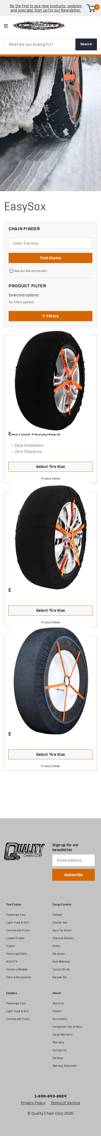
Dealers (57, 1011)
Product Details (50, 478)
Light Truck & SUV (17, 922)
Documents (60, 1019)
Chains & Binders (63, 938)
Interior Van (60, 922)
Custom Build (61, 969)
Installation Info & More (67, 1027)
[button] (50, 316)
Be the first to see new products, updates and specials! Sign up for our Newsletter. (46, 8)
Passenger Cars (16, 915)
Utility (56, 946)
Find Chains (50, 258)
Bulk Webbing (61, 961)
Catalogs (58, 1058)
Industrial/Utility (16, 954)
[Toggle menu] (6, 25)
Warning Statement (65, 1066)
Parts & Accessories (18, 977)
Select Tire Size (50, 466)
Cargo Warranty (62, 1034)
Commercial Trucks (18, 930)
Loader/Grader (15, 938)
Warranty (58, 1042)
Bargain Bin (60, 977)
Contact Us (60, 1050)
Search (86, 44)
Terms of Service (65, 1103)
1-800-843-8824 (50, 1096)
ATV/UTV (11, 961)
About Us (58, 1003)
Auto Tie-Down (62, 930)
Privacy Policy (33, 1103)
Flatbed (57, 915)
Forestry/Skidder (17, 969)
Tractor (10, 946)
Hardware (59, 954)
